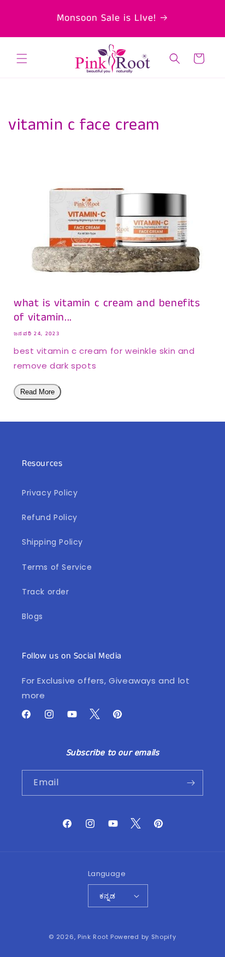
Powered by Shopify (143, 936)
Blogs (32, 616)
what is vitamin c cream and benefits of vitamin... (107, 310)
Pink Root (93, 936)
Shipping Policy (52, 541)
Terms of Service (57, 567)
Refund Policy (50, 517)
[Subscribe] (191, 783)
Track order (45, 591)
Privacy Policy (50, 492)
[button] (22, 58)
